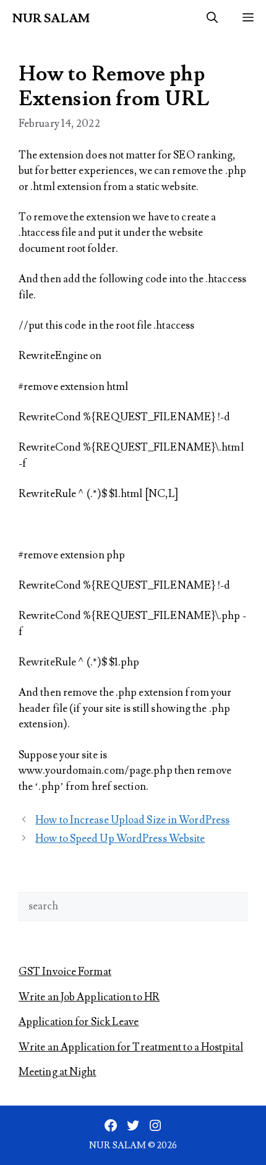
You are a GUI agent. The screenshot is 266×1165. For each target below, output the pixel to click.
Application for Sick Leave (79, 1022)
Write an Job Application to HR (89, 997)
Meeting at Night (58, 1072)
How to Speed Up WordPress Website (120, 839)
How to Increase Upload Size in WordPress (132, 820)
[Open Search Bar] (212, 18)
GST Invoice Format (65, 972)
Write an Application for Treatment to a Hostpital (131, 1047)
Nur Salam (51, 19)
